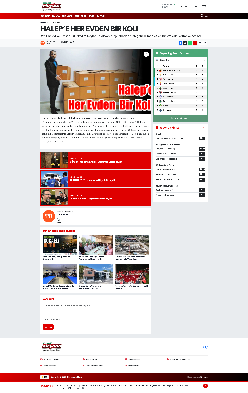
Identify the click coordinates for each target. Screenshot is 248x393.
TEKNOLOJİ (80, 16)
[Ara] (202, 16)
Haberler (44, 23)
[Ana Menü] (206, 16)
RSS (45, 377)
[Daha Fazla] (195, 43)
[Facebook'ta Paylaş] (180, 43)
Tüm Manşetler (49, 366)
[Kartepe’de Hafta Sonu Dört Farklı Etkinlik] (132, 274)
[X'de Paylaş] (185, 43)
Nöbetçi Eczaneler (51, 359)
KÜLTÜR (100, 16)
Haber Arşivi (133, 366)
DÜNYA (56, 16)
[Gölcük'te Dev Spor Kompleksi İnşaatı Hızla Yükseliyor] (132, 245)
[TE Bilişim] (49, 216)
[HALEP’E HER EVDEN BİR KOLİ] (95, 81)
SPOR (91, 16)
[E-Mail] (59, 220)
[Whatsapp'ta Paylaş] (190, 43)
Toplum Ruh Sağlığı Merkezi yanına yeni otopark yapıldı (162, 385)
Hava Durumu (91, 359)
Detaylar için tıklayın (180, 118)
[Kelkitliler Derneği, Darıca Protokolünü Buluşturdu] (96, 245)
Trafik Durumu (134, 359)
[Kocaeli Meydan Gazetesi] (51, 6)
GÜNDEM (45, 16)
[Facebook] (205, 347)
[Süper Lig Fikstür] (204, 128)
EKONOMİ (67, 16)
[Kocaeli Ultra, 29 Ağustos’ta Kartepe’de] (60, 245)
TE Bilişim (62, 214)
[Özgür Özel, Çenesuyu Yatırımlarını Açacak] (96, 274)
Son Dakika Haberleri (94, 366)
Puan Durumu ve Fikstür (180, 359)
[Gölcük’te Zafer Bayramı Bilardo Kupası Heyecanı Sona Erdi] (60, 274)
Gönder (48, 327)
